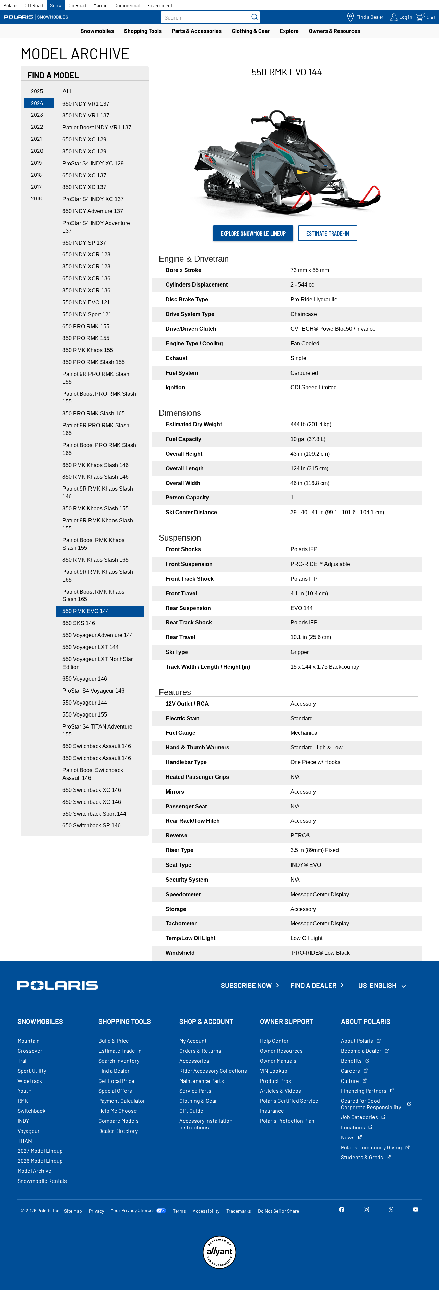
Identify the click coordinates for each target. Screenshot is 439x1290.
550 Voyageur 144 (84, 703)
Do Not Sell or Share (278, 1211)
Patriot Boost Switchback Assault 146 (92, 774)
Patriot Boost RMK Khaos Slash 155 (93, 544)
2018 (36, 174)
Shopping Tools (143, 30)
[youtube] (415, 1210)
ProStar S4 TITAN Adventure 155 (97, 730)
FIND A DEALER (313, 985)
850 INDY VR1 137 (85, 115)
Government (159, 5)
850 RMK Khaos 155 (87, 350)
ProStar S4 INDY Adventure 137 (96, 227)
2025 (37, 91)
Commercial (127, 5)
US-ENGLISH (378, 985)
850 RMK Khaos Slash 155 (95, 508)
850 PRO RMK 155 (85, 338)
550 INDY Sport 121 (86, 314)
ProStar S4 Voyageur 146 (93, 691)
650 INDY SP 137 (84, 243)
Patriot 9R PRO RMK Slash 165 (95, 429)
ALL (67, 91)
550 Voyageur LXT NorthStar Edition (97, 663)
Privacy (96, 1211)
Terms (179, 1211)
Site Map (73, 1211)
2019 (36, 162)
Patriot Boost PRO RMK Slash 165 (99, 449)
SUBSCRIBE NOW (246, 985)
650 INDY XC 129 (84, 139)
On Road (77, 5)
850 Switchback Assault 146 (96, 758)
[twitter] (391, 1210)
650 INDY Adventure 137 (92, 211)
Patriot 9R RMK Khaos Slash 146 (97, 492)
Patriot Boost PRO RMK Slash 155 (99, 398)
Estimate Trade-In (327, 233)
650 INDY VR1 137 (85, 104)
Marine (100, 5)
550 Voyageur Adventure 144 (97, 635)
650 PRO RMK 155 (85, 326)
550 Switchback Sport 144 (94, 814)
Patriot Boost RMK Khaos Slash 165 (93, 596)
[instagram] (366, 1210)
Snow (56, 5)
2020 (37, 150)
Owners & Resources (334, 30)
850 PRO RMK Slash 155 (93, 362)
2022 (37, 126)
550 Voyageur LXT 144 (90, 647)
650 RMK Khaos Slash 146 (95, 465)
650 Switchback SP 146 (91, 826)
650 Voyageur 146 (84, 679)
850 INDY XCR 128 (86, 266)
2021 (36, 138)
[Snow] (36, 17)
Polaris (10, 5)
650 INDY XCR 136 (86, 278)
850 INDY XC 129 (84, 151)
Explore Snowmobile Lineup (253, 233)
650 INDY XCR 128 (86, 254)
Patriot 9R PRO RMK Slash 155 (95, 378)
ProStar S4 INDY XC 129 (93, 163)
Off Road (34, 5)
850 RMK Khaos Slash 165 (95, 560)
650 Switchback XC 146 (91, 790)
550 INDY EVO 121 (86, 302)
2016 (36, 198)
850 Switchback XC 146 (91, 802)
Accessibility (206, 1211)
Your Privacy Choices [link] (133, 1210)
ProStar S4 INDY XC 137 (93, 199)
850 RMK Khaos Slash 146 (95, 477)
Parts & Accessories (197, 30)
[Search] (253, 17)
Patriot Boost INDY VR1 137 (96, 127)
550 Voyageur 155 (84, 715)
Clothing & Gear (251, 30)
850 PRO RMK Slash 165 (93, 413)
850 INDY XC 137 (84, 187)
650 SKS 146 (78, 623)
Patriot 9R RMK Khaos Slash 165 (97, 576)
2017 (36, 186)
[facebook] (341, 1210)
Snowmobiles (97, 30)
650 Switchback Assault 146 (96, 746)
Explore (289, 30)
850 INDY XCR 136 (86, 290)
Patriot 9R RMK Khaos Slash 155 (97, 524)
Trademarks (238, 1211)
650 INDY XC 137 (84, 175)
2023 (37, 114)
